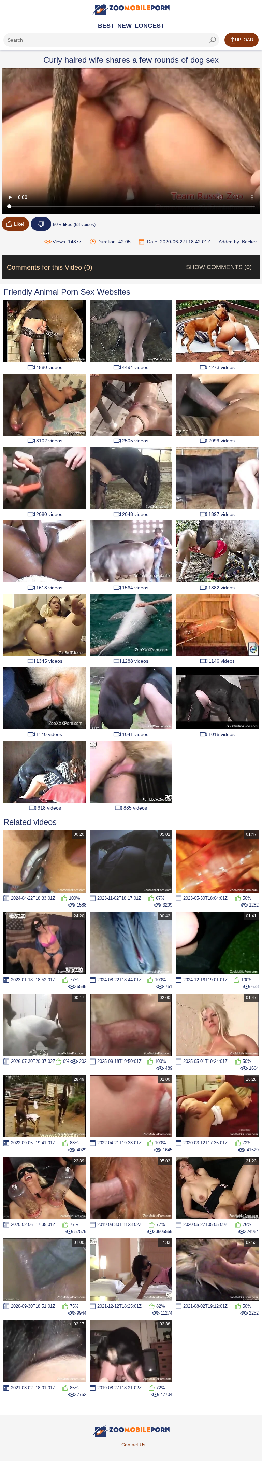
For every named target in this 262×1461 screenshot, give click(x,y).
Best (106, 25)
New (124, 25)
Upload (244, 39)
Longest (149, 25)
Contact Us (133, 1444)
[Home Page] (131, 9)
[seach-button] (212, 40)
